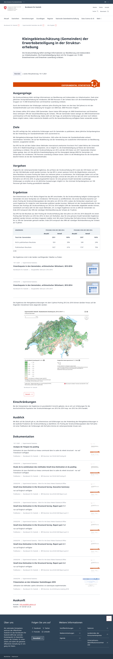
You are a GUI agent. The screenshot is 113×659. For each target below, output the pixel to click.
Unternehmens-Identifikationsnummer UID (95, 642)
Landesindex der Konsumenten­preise (94, 634)
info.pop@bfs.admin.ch (28, 604)
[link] (56, 269)
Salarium (90, 628)
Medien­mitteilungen (67, 633)
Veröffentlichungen (66, 628)
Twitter (47, 628)
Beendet (17, 74)
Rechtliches (7, 656)
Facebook (37, 628)
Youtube (37, 632)
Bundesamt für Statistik (33, 7)
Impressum (15, 656)
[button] (6, 18)
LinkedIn (47, 632)
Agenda (62, 638)
